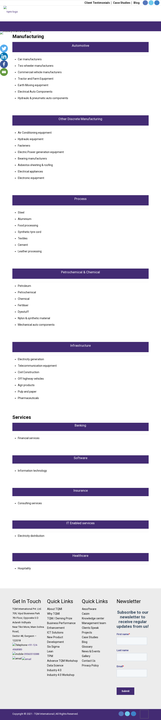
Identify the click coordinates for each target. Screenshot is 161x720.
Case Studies (121, 2)
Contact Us (88, 660)
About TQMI (54, 609)
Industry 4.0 (54, 670)
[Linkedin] (4, 56)
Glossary (87, 646)
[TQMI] (11, 13)
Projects (87, 632)
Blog (137, 2)
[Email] (4, 72)
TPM (50, 656)
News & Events (91, 651)
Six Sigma (53, 646)
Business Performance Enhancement (61, 625)
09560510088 (31, 654)
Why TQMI (53, 613)
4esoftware (89, 609)
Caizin (86, 613)
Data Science (55, 665)
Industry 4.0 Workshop (60, 674)
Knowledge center (93, 618)
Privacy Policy (90, 665)
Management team (94, 623)
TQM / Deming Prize (59, 618)
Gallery (86, 656)
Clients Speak (90, 627)
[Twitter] (4, 48)
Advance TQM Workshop (62, 660)
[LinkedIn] (133, 713)
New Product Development (55, 639)
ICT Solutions (55, 632)
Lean (50, 651)
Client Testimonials (97, 2)
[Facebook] (4, 64)
